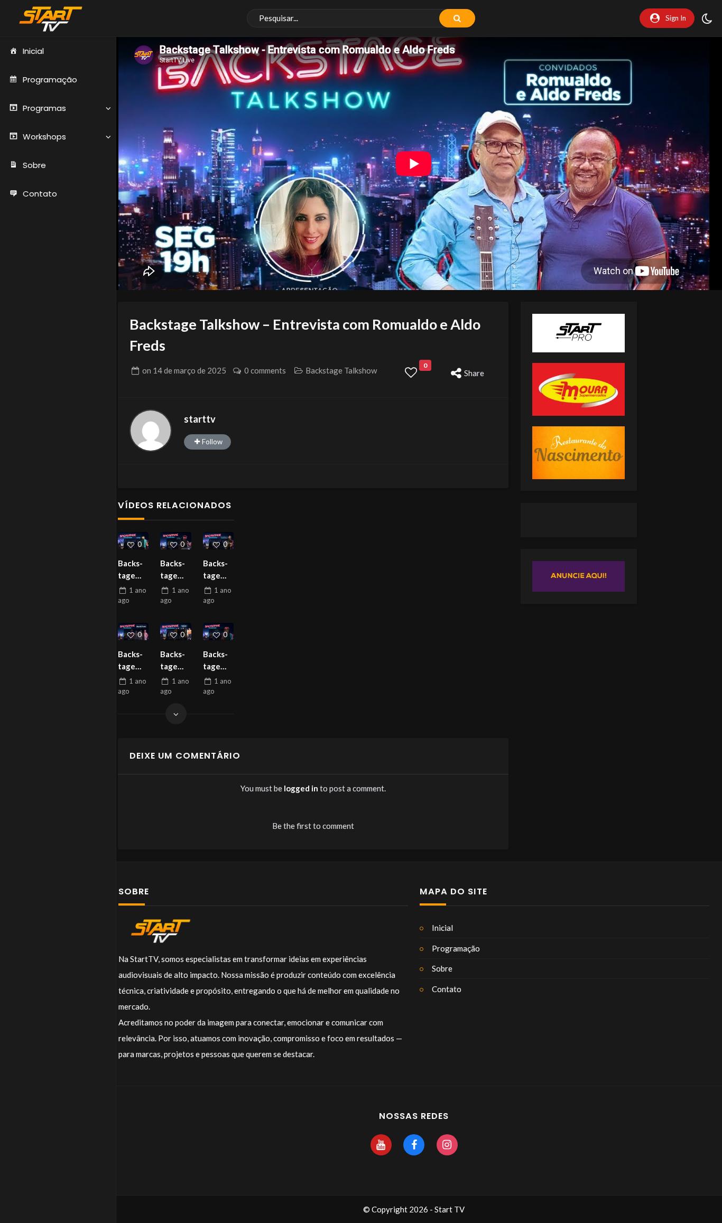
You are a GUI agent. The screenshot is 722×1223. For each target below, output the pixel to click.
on (184, 370)
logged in (301, 788)
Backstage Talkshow (341, 370)
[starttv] (150, 430)
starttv (200, 419)
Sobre (34, 165)
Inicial (33, 51)
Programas (44, 108)
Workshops (44, 136)
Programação (50, 79)
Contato (40, 193)
